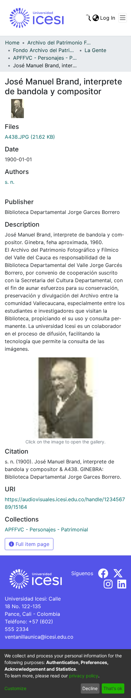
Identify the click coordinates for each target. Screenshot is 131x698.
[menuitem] (96, 18)
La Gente (95, 50)
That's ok (112, 688)
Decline (90, 688)
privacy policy (83, 675)
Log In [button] (108, 18)
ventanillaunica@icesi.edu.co (39, 637)
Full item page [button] (31, 544)
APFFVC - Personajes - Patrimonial (45, 58)
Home (12, 42)
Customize (15, 688)
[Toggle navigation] (122, 18)
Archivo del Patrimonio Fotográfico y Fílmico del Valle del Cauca (59, 42)
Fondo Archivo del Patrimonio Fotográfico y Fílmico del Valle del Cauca (45, 50)
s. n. (9, 182)
